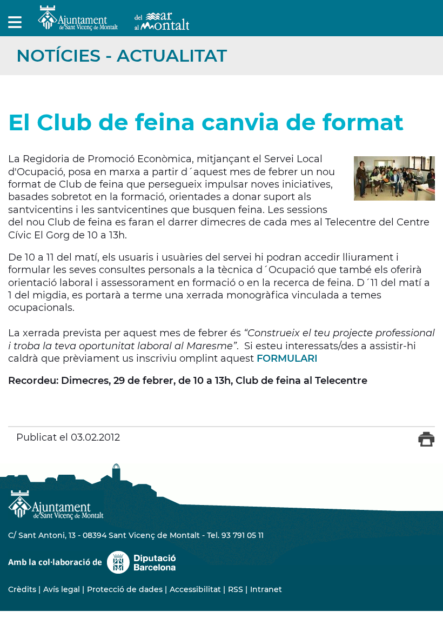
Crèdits (22, 589)
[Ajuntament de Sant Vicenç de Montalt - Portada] (113, 24)
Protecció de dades (125, 589)
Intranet (266, 589)
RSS (235, 589)
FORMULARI (287, 358)
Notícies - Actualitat (121, 55)
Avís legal (61, 589)
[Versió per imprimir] (426, 444)
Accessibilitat (195, 589)
